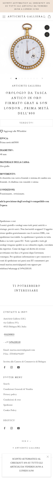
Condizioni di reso (12, 399)
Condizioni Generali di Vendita (18, 389)
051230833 (9, 334)
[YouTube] (18, 367)
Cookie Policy (9, 410)
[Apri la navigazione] (4, 16)
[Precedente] (10, 78)
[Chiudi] (48, 457)
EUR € (25, 441)
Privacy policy (10, 394)
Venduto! (26, 123)
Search (6, 383)
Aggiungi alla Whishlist (15, 131)
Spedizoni (8, 404)
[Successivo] (42, 78)
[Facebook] (4, 367)
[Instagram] (11, 367)
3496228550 (14, 342)
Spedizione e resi (8, 221)
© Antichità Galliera (26, 448)
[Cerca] (44, 16)
